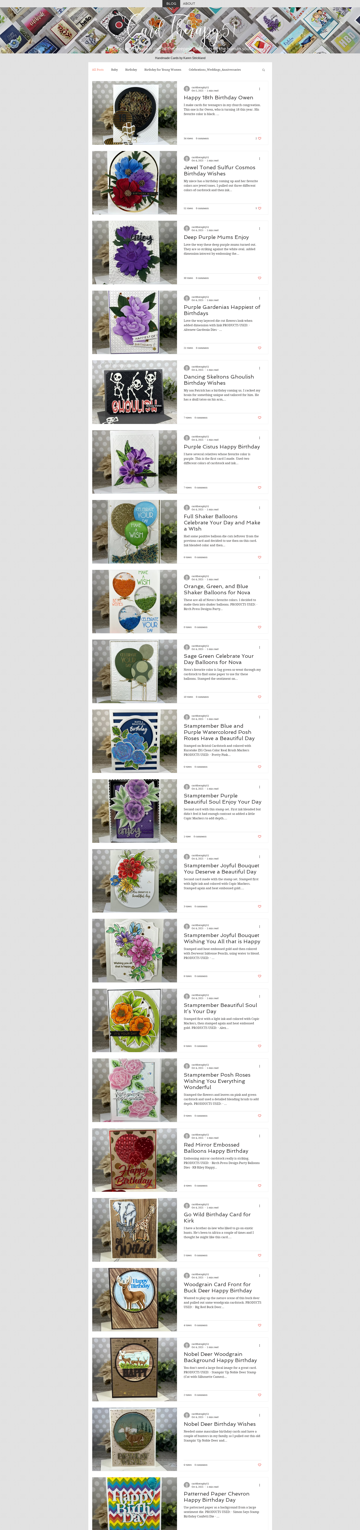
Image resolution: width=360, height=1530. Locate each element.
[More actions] (261, 89)
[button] (263, 70)
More (192, 69)
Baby (114, 69)
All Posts (98, 69)
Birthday (131, 69)
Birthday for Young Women (162, 69)
